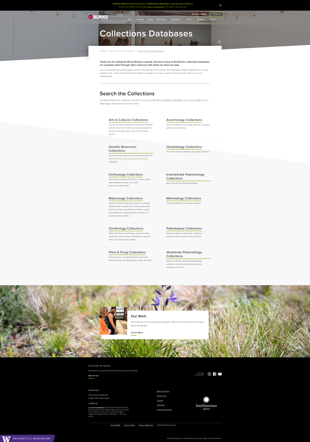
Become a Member (199, 14)
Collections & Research (122, 51)
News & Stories (163, 391)
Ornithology (143, 159)
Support (200, 19)
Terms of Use (129, 425)
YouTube (220, 374)
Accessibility (115, 425)
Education (161, 19)
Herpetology (117, 159)
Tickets (217, 14)
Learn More (137, 332)
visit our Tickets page (155, 7)
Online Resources (164, 410)
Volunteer (161, 405)
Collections (176, 19)
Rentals (213, 19)
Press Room (162, 396)
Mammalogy (128, 159)
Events (150, 19)
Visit (130, 19)
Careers (160, 400)
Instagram (209, 374)
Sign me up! (93, 375)
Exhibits (140, 19)
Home (103, 51)
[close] (220, 5)
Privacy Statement (145, 425)
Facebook (214, 374)
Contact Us (92, 403)
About (189, 19)
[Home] (98, 17)
